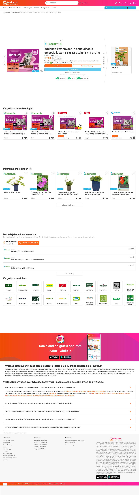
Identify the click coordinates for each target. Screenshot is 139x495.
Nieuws (5, 460)
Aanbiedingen (27, 8)
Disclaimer (31, 484)
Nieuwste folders (15, 8)
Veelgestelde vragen (8, 440)
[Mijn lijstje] (134, 2)
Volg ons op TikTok (39, 449)
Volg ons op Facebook (40, 442)
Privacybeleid (53, 484)
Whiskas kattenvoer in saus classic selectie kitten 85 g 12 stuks (84, 391)
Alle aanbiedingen (8, 445)
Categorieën (45, 8)
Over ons (5, 451)
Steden (53, 8)
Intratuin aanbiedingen (15, 168)
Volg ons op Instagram (40, 444)
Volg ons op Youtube (40, 446)
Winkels (36, 8)
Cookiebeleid (61, 484)
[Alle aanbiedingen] (30, 168)
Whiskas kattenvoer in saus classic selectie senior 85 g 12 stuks (109, 393)
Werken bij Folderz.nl (9, 455)
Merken (5, 447)
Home (5, 8)
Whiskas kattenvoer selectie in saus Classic (60, 395)
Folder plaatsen (7, 453)
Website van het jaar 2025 (10, 457)
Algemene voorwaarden (41, 484)
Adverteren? (6, 442)
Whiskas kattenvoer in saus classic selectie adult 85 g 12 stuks (25, 395)
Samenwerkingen (70, 445)
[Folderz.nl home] (10, 2)
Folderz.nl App (7, 449)
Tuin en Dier (52, 393)
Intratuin (14, 12)
